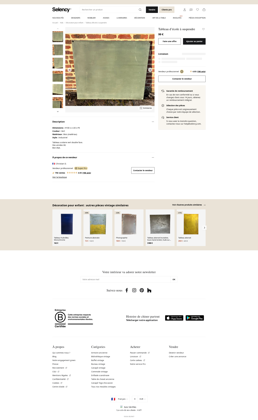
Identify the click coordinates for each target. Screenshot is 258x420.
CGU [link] (56, 371)
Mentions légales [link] (61, 375)
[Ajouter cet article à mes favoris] (203, 29)
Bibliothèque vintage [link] (100, 356)
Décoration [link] (139, 18)
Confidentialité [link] (60, 379)
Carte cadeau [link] (137, 360)
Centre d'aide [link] (60, 386)
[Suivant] (57, 111)
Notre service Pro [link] (138, 364)
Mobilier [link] (91, 18)
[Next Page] (150, 70)
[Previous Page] (69, 70)
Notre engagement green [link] (64, 360)
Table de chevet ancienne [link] (102, 379)
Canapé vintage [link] (98, 368)
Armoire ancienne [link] (99, 352)
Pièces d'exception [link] (197, 18)
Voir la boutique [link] (59, 177)
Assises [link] (106, 18)
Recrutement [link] (59, 368)
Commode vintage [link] (99, 371)
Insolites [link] (177, 17)
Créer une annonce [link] (177, 356)
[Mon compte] (184, 9)
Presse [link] (55, 364)
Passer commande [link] (140, 352)
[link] (61, 9)
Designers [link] (75, 18)
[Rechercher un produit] (140, 10)
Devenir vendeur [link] (176, 352)
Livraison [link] (135, 356)
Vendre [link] (152, 9)
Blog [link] (54, 356)
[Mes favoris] (197, 9)
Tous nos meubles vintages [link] (103, 386)
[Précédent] (57, 28)
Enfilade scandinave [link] (100, 375)
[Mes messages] (191, 9)
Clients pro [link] (167, 9)
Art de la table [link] (159, 18)
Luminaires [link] (122, 18)
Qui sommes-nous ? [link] (61, 352)
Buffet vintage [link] (97, 360)
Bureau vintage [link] (98, 364)
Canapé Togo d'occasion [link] (102, 383)
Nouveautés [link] (58, 18)
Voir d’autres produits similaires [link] (187, 204)
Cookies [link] (57, 383)
